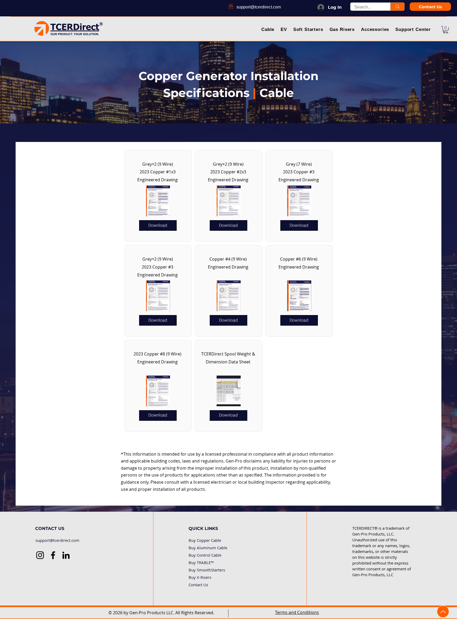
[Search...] (397, 7)
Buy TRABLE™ (201, 562)
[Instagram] (40, 555)
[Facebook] (53, 555)
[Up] (443, 612)
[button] (268, 30)
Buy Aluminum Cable (208, 547)
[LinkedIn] (66, 555)
